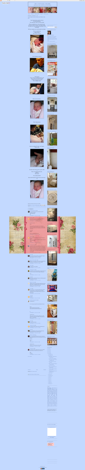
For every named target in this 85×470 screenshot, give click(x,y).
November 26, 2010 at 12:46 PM (35, 318)
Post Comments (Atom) (34, 371)
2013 (49, 349)
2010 (49, 353)
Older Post (45, 369)
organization (54, 402)
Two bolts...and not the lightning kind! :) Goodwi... (53, 369)
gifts (55, 399)
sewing (48, 404)
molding (55, 398)
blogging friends (53, 392)
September (50, 375)
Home (37, 369)
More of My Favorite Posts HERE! (51, 424)
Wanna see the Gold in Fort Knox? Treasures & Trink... (53, 364)
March (50, 382)
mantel (51, 405)
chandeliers (48, 405)
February (50, 383)
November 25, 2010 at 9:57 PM (35, 312)
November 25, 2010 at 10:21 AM (35, 280)
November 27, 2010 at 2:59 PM (35, 346)
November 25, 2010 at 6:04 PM (35, 293)
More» (53, 437)
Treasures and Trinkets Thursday (52, 390)
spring (51, 404)
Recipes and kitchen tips (50, 397)
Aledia (30, 254)
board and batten (54, 401)
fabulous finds (54, 391)
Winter (48, 403)
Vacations (55, 404)
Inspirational (48, 401)
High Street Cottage (32, 282)
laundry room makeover (51, 400)
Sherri (30, 329)
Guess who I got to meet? (52, 365)
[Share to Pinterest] (44, 205)
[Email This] (41, 205)
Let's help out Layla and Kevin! (52, 358)
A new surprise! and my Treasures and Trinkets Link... (53, 360)
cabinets (53, 393)
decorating (49, 388)
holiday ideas (49, 396)
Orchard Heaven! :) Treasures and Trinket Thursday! (53, 371)
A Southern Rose (32, 348)
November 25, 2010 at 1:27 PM (35, 286)
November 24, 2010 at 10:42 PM (35, 267)
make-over (50, 390)
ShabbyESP (31, 236)
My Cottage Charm (42, 3)
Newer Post (29, 369)
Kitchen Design (51, 436)
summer (54, 395)
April (49, 381)
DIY (50, 389)
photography (55, 405)
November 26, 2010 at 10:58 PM (35, 323)
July (49, 377)
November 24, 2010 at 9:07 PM (35, 215)
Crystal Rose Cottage (32, 244)
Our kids (51, 402)
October (50, 374)
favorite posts (53, 394)
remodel (48, 393)
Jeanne (31, 320)
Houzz (49, 436)
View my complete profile (51, 41)
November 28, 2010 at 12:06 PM (35, 354)
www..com (50, 442)
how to (55, 388)
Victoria (31, 288)
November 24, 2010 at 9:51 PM (35, 234)
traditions (48, 395)
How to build (55, 389)
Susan (30, 276)
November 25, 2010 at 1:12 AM (35, 274)
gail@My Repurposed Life (33, 210)
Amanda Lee (31, 217)
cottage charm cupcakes (53, 403)
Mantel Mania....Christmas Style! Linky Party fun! (53, 357)
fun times (48, 391)
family (48, 392)
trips (47, 402)
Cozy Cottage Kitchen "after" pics (51, 427)
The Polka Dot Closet (32, 269)
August (50, 376)
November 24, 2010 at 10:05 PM (35, 242)
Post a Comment (30, 356)
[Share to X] (43, 205)
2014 (49, 348)
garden (52, 399)
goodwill (55, 396)
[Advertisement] (34, 363)
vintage (48, 399)
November (50, 355)
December (50, 354)
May (49, 380)
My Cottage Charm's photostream (50, 444)
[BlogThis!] (42, 205)
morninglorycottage (32, 325)
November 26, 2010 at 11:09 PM (35, 327)
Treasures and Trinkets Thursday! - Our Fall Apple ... (53, 367)
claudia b (31, 265)
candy (30, 295)
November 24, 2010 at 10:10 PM (35, 252)
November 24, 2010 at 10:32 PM (35, 263)
